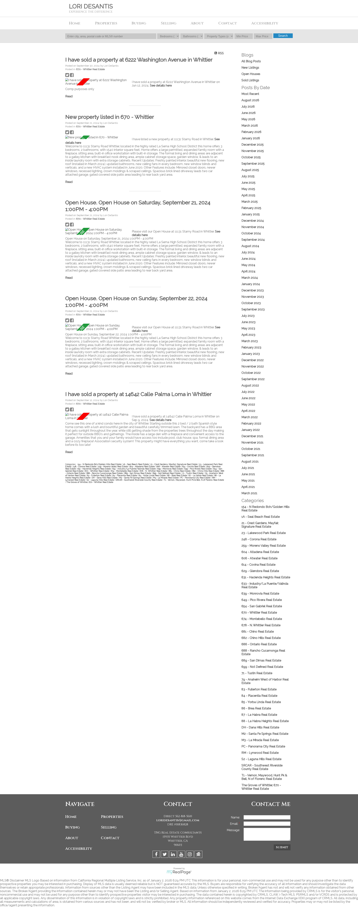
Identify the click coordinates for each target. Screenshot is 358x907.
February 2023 (251, 347)
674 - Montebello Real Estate (125, 471)
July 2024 (248, 252)
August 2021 (250, 461)
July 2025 (248, 176)
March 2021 (249, 493)
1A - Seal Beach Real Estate (136, 464)
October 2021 (250, 449)
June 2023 (248, 322)
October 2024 (251, 233)
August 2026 (250, 100)
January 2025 (250, 214)
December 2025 (252, 144)
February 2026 (251, 132)
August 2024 (250, 246)
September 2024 (253, 239)
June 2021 (248, 474)
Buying (72, 827)
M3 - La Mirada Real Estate (166, 478)
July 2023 (248, 315)
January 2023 (250, 354)
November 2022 (252, 366)
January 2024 (250, 284)
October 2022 (251, 373)
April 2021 (248, 487)
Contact (227, 23)
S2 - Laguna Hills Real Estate (101, 480)
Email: (234, 824)
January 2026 (250, 138)
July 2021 (247, 468)
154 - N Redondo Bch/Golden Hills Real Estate (100, 464)
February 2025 (251, 208)
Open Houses (250, 74)
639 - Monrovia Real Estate (170, 469)
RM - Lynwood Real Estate (260, 752)
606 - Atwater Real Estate (168, 466)
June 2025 (248, 182)
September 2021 (252, 455)
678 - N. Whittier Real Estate (154, 471)
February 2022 (251, 423)
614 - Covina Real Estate (193, 466)
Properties (112, 816)
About (71, 837)
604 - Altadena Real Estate (142, 466)
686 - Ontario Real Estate (259, 644)
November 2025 (252, 151)
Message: (233, 830)
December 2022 (252, 360)
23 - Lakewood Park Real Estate (263, 533)
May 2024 (248, 265)
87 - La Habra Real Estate (201, 475)
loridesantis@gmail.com (177, 820)
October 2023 (251, 303)
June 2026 (248, 113)
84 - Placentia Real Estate (125, 475)
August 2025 (250, 170)
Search (283, 35)
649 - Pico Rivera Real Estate (198, 469)
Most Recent (250, 94)
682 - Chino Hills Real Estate (206, 471)
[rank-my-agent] (198, 855)
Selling (109, 827)
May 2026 (248, 119)
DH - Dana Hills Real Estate (105, 478)
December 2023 (252, 290)
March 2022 (249, 417)
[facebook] (157, 855)
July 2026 (248, 106)
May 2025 (248, 189)
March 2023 (249, 341)
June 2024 (248, 258)
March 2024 (249, 277)
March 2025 (249, 201)
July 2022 (248, 392)
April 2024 (248, 271)
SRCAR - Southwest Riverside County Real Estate (139, 480)
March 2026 (249, 125)
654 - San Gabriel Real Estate (261, 606)
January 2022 (250, 430)
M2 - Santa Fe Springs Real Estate (135, 478)
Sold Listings (250, 80)
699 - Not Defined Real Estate (167, 473)
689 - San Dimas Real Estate (138, 473)
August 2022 (250, 385)
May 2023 (248, 328)
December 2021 (252, 436)
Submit (282, 847)
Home (74, 23)
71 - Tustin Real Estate (193, 473)
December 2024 (252, 220)
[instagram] (190, 855)
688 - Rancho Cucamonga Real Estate (105, 473)
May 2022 (248, 404)
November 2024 (252, 227)
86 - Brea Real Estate (177, 475)
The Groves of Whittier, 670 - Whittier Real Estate (89, 482)
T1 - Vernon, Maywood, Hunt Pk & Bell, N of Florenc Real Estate (194, 480)
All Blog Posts (251, 61)
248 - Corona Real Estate (85, 466)
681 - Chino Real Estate (180, 471)
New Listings (250, 67)
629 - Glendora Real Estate (260, 571)
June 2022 (248, 398)
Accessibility (264, 23)
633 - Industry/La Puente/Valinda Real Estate (134, 469)
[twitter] (165, 855)
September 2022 (253, 379)
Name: (235, 817)
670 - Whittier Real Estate (90, 69)
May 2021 (248, 480)
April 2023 (248, 335)
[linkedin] (173, 855)
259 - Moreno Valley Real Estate (113, 466)
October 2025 (251, 157)
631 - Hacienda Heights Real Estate (94, 469)
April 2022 (248, 411)
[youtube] (182, 855)
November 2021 (252, 442)
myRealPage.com (179, 872)
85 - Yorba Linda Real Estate (152, 475)
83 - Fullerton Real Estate (99, 475)
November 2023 (252, 296)
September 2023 (253, 309)
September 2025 (253, 163)
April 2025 (248, 195)
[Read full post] (97, 81)
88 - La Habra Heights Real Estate (265, 721)
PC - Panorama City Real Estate (195, 478)
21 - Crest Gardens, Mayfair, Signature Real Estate (174, 464)
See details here (161, 85)
